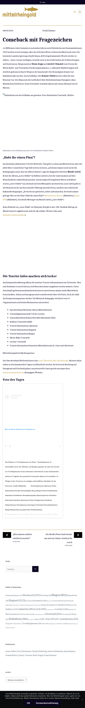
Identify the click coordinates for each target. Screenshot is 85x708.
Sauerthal (31, 619)
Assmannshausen (14, 595)
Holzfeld (38, 605)
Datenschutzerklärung (47, 702)
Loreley (61, 608)
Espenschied (10, 605)
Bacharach (31, 595)
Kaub (63, 604)
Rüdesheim (18, 618)
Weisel (60, 623)
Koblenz (11, 609)
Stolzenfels (17, 623)
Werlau (75, 623)
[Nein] (82, 699)
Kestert (72, 605)
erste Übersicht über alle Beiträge (53, 360)
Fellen (17, 605)
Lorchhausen (50, 609)
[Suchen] (35, 569)
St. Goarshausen (67, 618)
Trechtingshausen (32, 623)
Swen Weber (24, 514)
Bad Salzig (45, 595)
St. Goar (49, 618)
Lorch (40, 609)
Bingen (59, 595)
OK (28, 702)
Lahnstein (26, 609)
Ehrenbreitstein (67, 601)
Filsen (23, 605)
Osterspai (66, 614)
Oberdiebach (28, 614)
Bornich (29, 601)
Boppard (17, 600)
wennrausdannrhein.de (13, 372)
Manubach (72, 609)
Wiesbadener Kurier (54, 195)
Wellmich (67, 623)
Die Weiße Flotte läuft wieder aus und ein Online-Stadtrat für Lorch (58, 538)
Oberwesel (53, 613)
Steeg (9, 623)
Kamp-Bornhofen (50, 604)
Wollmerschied (10, 627)
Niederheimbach (14, 614)
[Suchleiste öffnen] (74, 12)
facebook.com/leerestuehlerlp (14, 214)
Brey (49, 601)
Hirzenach (31, 605)
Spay (38, 619)
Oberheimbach (39, 614)
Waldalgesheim (52, 623)
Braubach (40, 600)
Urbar (45, 623)
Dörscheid (56, 601)
